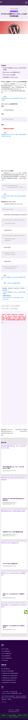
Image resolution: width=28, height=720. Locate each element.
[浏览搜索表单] (22, 2)
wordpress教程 (13, 308)
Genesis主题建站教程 (6, 653)
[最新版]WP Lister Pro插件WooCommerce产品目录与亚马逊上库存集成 (7, 432)
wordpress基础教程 (15, 305)
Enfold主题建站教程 (5, 655)
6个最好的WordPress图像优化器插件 (9, 673)
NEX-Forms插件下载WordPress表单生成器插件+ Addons (14, 196)
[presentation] (14, 454)
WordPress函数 (14, 11)
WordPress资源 (7, 697)
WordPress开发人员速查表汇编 (10, 563)
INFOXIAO (15, 716)
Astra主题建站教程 (5, 651)
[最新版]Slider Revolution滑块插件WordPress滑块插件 (14, 99)
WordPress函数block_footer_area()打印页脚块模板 (14, 293)
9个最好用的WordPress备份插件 (8, 682)
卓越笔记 (20, 715)
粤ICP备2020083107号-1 (14, 711)
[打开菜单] (26, 3)
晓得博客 (5, 290)
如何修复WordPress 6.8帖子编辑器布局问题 (13, 531)
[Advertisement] (14, 49)
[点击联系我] (25, 612)
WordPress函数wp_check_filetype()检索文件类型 (14, 278)
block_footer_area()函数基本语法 (11, 72)
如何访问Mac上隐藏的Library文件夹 (21, 430)
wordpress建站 (5, 308)
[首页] (10, 8)
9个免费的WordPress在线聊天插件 (9, 677)
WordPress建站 (4, 648)
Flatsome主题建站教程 (6, 658)
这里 (3, 180)
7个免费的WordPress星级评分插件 (9, 675)
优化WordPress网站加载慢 (7, 671)
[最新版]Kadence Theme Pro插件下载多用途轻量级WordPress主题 (14, 135)
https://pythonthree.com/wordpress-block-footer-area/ (13, 298)
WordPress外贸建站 (6, 693)
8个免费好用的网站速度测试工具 (8, 680)
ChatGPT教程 (4, 660)
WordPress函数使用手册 (14, 283)
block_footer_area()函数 (9, 74)
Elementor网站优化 (5, 668)
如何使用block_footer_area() (10, 77)
